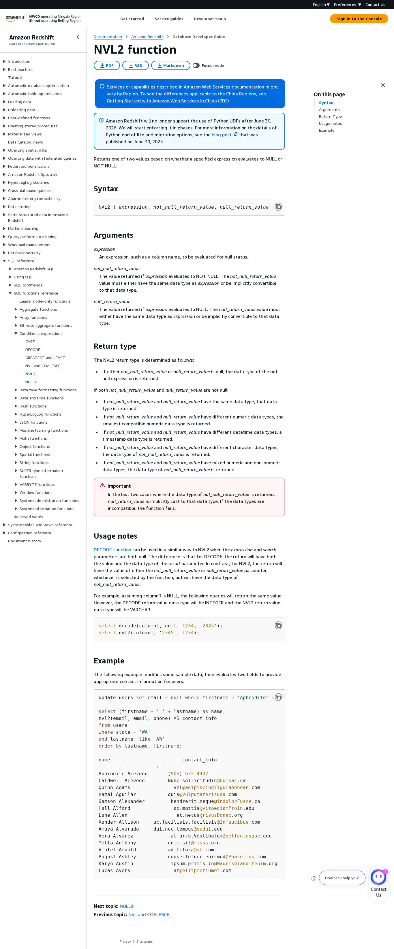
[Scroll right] (230, 18)
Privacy (125, 941)
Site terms (144, 941)
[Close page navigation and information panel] (383, 85)
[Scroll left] (115, 18)
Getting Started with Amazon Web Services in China (162, 100)
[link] (198, 36)
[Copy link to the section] (89, 189)
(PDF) (223, 100)
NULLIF (127, 906)
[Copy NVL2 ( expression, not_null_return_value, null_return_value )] (278, 207)
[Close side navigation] (78, 37)
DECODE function (112, 549)
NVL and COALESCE (148, 914)
